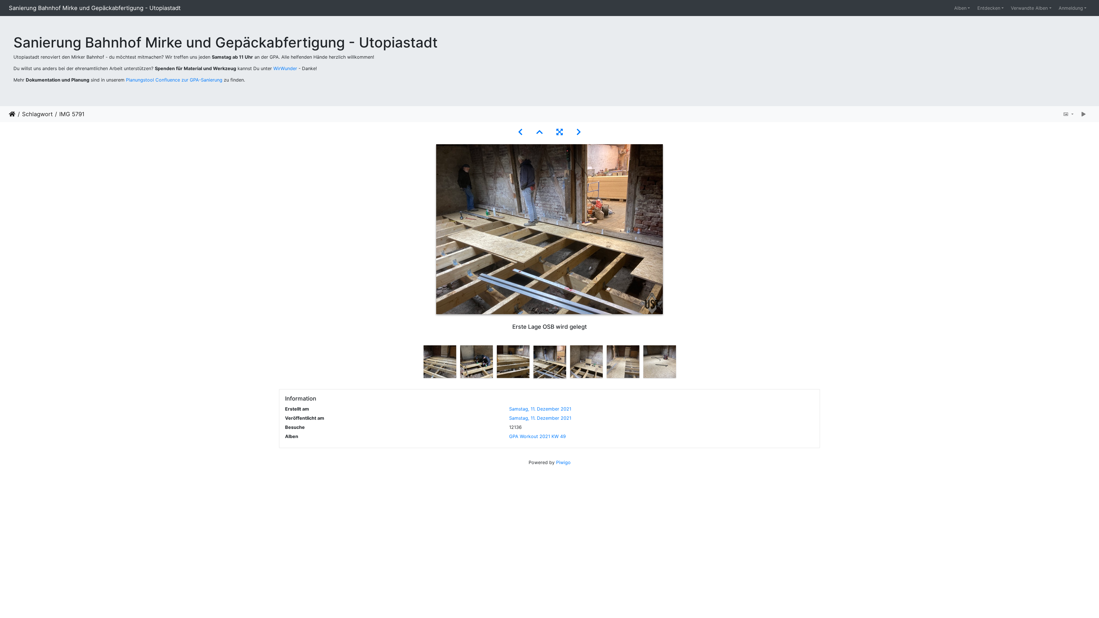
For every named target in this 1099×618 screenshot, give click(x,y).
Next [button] (682, 363)
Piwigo (563, 462)
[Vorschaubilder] (539, 132)
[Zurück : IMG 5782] (520, 132)
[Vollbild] (560, 132)
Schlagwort (37, 114)
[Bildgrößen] (1068, 114)
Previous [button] (417, 363)
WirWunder (285, 68)
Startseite (12, 114)
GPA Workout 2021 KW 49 (537, 436)
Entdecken (988, 8)
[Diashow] (1083, 114)
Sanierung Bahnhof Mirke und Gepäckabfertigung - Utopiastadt (95, 8)
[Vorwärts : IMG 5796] (579, 132)
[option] (440, 361)
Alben (960, 8)
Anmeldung (1071, 8)
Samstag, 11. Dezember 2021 (540, 409)
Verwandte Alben (1029, 8)
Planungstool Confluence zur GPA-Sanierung (174, 80)
